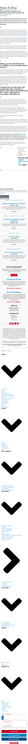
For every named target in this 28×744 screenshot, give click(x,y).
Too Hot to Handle (14, 236)
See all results (7, 726)
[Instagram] (15, 323)
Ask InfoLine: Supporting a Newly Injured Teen (14, 220)
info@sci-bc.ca (14, 318)
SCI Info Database (14, 292)
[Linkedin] (13, 323)
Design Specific (24, 35)
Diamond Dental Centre (19, 32)
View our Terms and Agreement (17, 345)
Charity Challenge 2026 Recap (14, 252)
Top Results (7, 722)
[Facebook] (10, 323)
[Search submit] (2, 718)
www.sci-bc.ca (14, 319)
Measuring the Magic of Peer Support (14, 203)
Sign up (1, 191)
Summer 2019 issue (18, 142)
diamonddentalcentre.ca (20, 135)
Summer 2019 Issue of (23, 162)
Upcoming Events (14, 279)
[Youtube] (18, 323)
